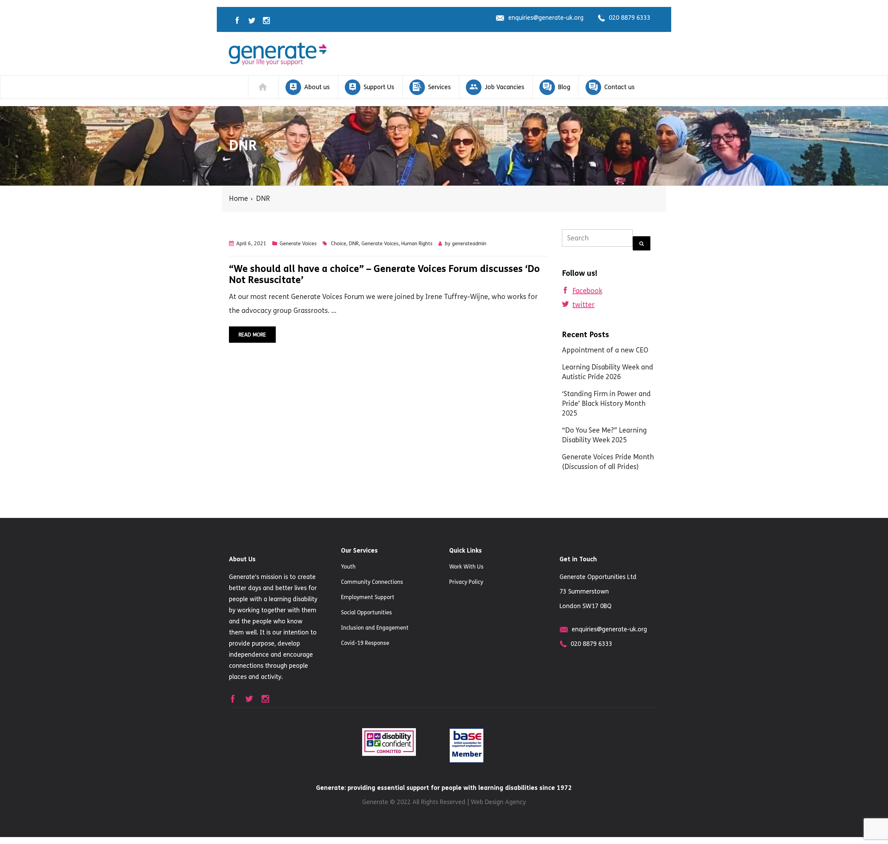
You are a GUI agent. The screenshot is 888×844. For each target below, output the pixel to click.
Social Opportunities (366, 612)
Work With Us (466, 566)
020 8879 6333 (629, 18)
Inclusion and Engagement (375, 627)
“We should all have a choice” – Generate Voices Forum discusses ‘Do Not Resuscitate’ (384, 274)
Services (439, 87)
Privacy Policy (466, 582)
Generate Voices (298, 243)
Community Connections (372, 582)
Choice (338, 243)
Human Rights (417, 243)
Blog (564, 87)
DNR (354, 243)
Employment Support (367, 597)
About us (317, 87)
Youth (348, 566)
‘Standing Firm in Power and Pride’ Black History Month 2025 (606, 403)
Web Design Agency (498, 802)
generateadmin (469, 243)
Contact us (619, 87)
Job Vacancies (504, 87)
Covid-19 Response (365, 643)
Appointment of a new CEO (605, 350)
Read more (252, 335)
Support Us (379, 87)
